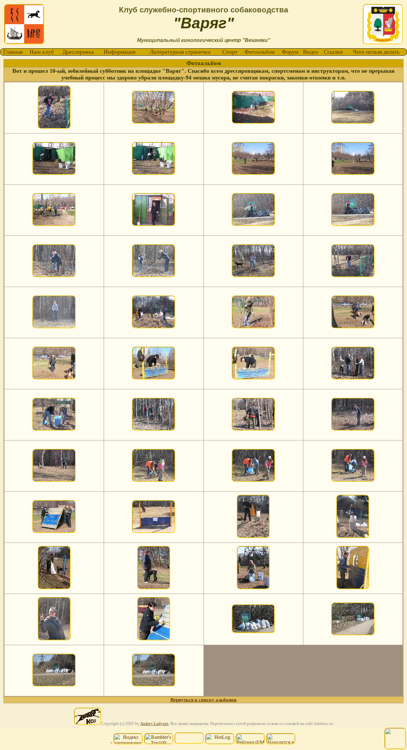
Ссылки (333, 52)
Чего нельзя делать (376, 52)
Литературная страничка (180, 52)
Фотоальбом (259, 52)
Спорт (230, 52)
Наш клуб (42, 52)
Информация (119, 52)
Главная (13, 52)
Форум (290, 52)
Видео (310, 52)
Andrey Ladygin (154, 723)
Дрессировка (78, 52)
